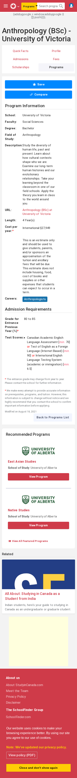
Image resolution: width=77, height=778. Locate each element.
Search (61, 6)
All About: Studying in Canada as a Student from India (32, 596)
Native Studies (19, 510)
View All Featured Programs (28, 541)
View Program (38, 476)
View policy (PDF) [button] (21, 755)
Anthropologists (35, 299)
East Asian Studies (22, 461)
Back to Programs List (53, 417)
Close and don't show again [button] (38, 767)
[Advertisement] (38, 641)
